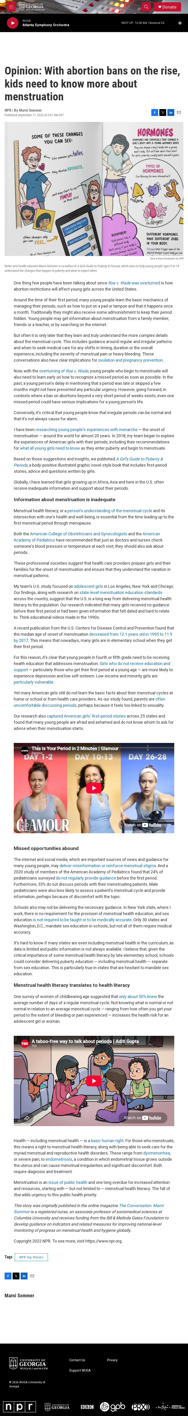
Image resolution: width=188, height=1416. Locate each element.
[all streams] (181, 23)
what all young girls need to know (50, 448)
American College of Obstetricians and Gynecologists (78, 533)
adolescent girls (88, 586)
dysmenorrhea (156, 1153)
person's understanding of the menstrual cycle (109, 510)
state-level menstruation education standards (121, 592)
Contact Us (77, 1360)
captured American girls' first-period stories (86, 716)
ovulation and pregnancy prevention (130, 360)
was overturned (134, 282)
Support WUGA (80, 1370)
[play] (12, 23)
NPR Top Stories (31, 1257)
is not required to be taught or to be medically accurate (82, 919)
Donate (169, 7)
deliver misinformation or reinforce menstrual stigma (108, 865)
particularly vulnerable (33, 682)
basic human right (107, 1140)
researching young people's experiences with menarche (87, 429)
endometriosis (59, 1159)
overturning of (63, 370)
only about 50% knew (138, 996)
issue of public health (67, 1182)
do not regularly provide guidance (86, 878)
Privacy (112, 1360)
